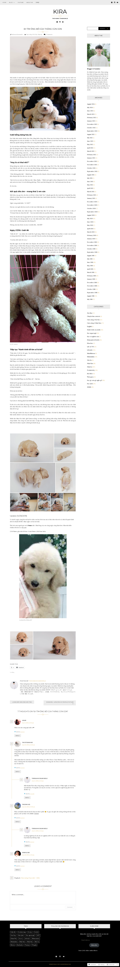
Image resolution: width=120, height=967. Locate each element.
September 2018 (92, 292)
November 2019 (92, 245)
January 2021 (91, 198)
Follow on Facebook (60, 926)
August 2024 (91, 104)
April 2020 (90, 228)
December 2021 (92, 161)
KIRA (60, 11)
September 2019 (92, 252)
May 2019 (90, 265)
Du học (30, 932)
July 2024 (90, 107)
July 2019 (89, 259)
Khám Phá (14, 938)
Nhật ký (40, 34)
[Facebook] (112, 2)
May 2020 (90, 225)
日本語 (37, 2)
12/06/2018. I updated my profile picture (60, 702)
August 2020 (91, 215)
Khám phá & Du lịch (93, 340)
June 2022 (90, 141)
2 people (32, 793)
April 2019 (90, 269)
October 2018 (91, 289)
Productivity (91, 370)
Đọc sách (90, 383)
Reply (18, 735)
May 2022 (90, 144)
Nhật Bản (90, 363)
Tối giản (34, 945)
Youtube (21, 2)
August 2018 (90, 296)
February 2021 (91, 195)
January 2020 (91, 239)
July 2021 (89, 178)
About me (29, 2)
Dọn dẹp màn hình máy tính (23, 702)
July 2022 (90, 138)
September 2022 (92, 131)
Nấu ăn (13, 945)
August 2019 (90, 255)
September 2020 (92, 212)
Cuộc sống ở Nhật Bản (94, 323)
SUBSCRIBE (94, 926)
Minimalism (90, 357)
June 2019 (90, 262)
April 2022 (90, 148)
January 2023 (91, 121)
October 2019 (91, 249)
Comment (69, 907)
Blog (11, 2)
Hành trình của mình (93, 330)
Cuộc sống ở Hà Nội (31, 34)
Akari (24, 720)
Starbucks (20, 945)
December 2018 (92, 282)
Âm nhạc (90, 313)
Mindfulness (91, 353)
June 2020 (90, 222)
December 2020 (92, 202)
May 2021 (90, 185)
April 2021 (90, 188)
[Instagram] (114, 2)
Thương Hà (26, 804)
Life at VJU (90, 347)
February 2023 (91, 117)
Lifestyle (90, 350)
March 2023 (90, 114)
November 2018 (92, 286)
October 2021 (91, 168)
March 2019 (90, 272)
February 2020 (91, 235)
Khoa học (90, 343)
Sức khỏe (90, 373)
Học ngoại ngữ (91, 333)
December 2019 (92, 242)
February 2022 (91, 154)
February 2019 (91, 276)
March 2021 (90, 191)
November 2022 (92, 124)
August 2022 (90, 134)
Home (4, 2)
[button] (32, 448)
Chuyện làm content (93, 316)
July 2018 (89, 299)
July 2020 (90, 218)
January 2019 (91, 279)
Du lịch (36, 932)
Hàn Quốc (21, 935)
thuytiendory (27, 742)
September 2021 (92, 171)
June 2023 (90, 111)
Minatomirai (35, 938)
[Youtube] (117, 2)
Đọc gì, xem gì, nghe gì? (94, 380)
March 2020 (90, 232)
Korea (20, 938)
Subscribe (94, 945)
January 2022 (91, 158)
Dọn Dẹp (13, 935)
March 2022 (90, 151)
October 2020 (91, 208)
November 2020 (92, 205)
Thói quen (90, 377)
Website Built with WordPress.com (60, 964)
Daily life (13, 932)
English (89, 326)
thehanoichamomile (17, 34)
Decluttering (22, 932)
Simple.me (26, 852)
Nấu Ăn (89, 360)
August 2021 (90, 175)
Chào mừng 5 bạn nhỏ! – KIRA (30, 878)
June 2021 (90, 181)
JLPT (38, 935)
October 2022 (91, 128)
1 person (22, 731)
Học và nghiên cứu (93, 336)
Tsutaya (27, 945)
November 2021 (92, 164)
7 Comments (49, 34)
